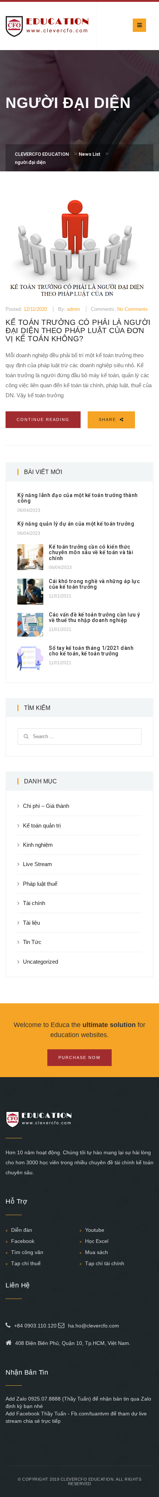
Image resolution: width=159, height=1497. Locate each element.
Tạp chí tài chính (104, 1263)
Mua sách (96, 1252)
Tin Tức (32, 942)
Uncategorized (40, 961)
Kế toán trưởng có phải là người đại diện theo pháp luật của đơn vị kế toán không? (78, 330)
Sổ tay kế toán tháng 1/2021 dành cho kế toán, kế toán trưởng (91, 651)
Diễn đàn (21, 1230)
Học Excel (96, 1241)
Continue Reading (43, 419)
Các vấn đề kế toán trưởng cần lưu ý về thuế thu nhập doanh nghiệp (94, 617)
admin (73, 309)
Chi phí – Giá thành (46, 806)
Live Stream (37, 864)
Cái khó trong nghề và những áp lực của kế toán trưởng (94, 584)
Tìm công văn (27, 1252)
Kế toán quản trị (42, 825)
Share (108, 419)
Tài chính (34, 903)
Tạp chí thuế (26, 1263)
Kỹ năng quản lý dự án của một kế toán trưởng (75, 524)
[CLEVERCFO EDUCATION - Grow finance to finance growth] (47, 26)
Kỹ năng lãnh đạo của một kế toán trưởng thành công (77, 498)
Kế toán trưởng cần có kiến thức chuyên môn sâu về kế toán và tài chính (91, 552)
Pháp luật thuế (40, 884)
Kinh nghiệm (38, 845)
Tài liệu (31, 922)
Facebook (22, 1241)
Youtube (94, 1230)
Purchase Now (79, 1057)
